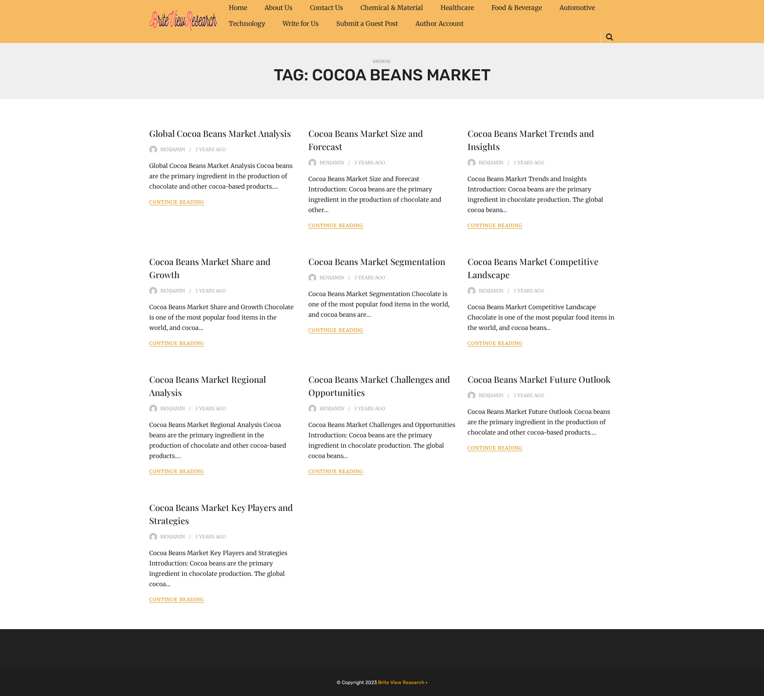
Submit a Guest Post (367, 23)
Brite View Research (401, 682)
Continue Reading (176, 202)
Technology (247, 23)
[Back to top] (756, 688)
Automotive (577, 8)
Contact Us (326, 8)
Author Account (439, 23)
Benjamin (172, 149)
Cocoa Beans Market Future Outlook (539, 379)
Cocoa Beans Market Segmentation (376, 261)
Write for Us (301, 23)
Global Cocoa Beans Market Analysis (220, 133)
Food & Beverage (516, 8)
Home (238, 8)
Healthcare (457, 8)
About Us (278, 8)
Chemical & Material (392, 8)
